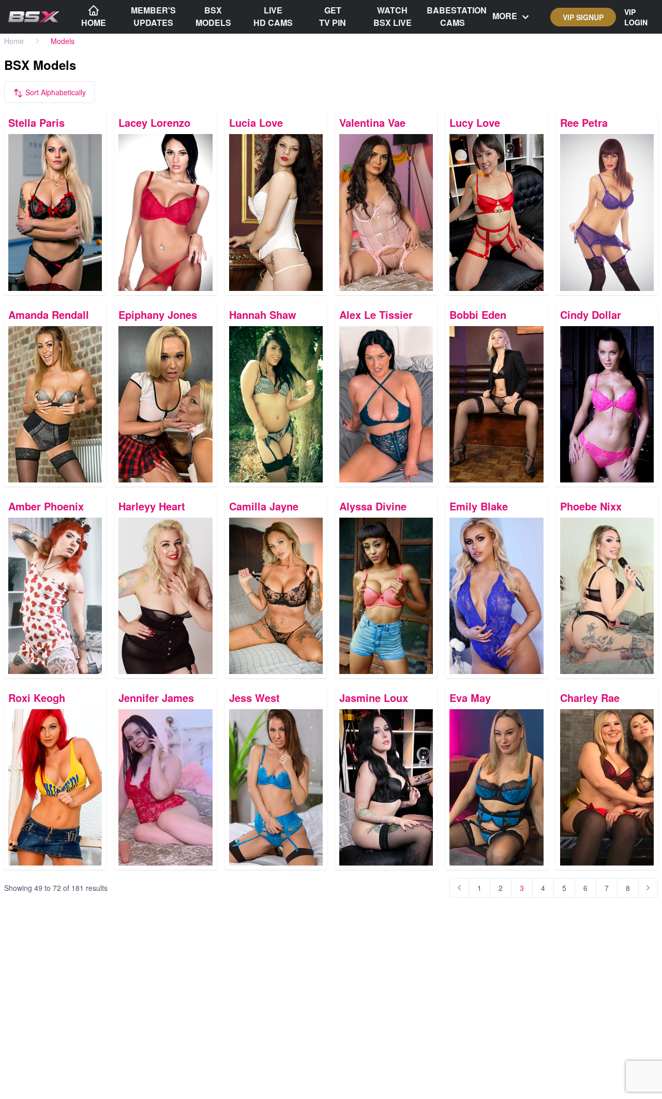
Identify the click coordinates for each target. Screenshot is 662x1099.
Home (14, 41)
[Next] (648, 888)
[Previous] (459, 888)
